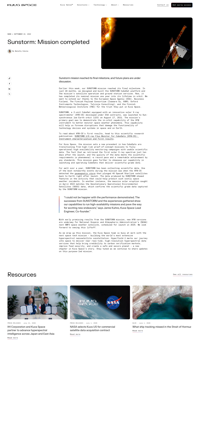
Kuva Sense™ (66, 5)
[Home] (22, 5)
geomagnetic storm (85, 173)
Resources (128, 5)
